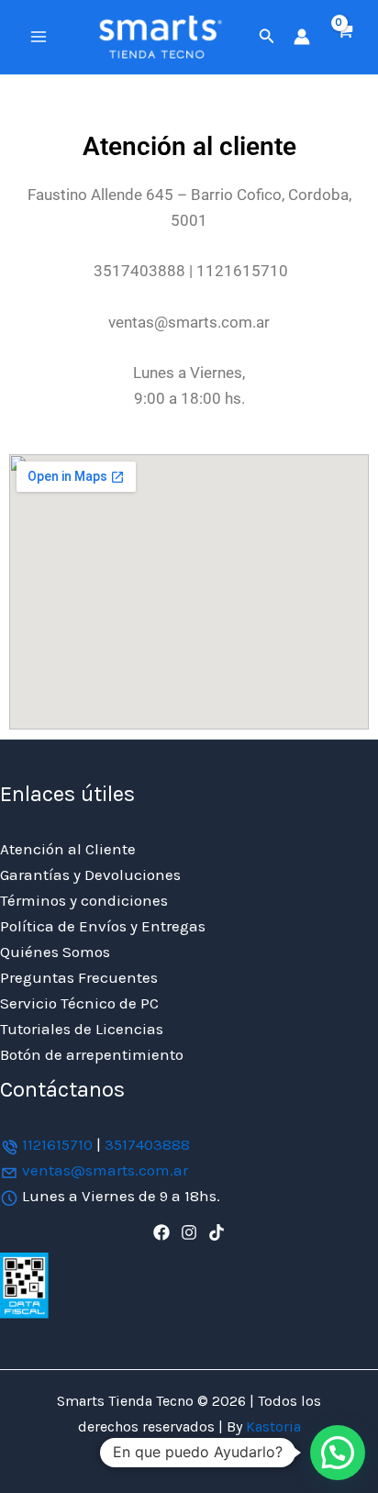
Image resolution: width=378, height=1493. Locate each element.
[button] (267, 37)
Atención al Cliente (68, 849)
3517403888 (147, 1144)
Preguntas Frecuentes (79, 977)
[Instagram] (189, 1232)
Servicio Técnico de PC (79, 1003)
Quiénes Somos (55, 951)
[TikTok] (216, 1232)
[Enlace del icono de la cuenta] (302, 36)
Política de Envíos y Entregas (103, 926)
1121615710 (57, 1144)
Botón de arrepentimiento (91, 1054)
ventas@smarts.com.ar (105, 1170)
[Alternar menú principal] (38, 37)
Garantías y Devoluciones (90, 874)
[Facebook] (161, 1232)
